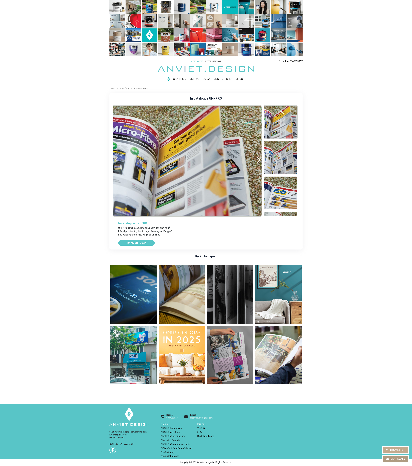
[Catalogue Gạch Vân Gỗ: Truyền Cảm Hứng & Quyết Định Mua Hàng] (278, 354)
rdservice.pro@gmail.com (201, 418)
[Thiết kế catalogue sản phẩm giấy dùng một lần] (182, 294)
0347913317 (172, 418)
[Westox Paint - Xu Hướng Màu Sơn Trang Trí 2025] (278, 294)
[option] (206, 28)
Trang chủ (113, 88)
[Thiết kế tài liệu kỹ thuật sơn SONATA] (133, 294)
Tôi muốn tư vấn (136, 243)
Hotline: (292, 61)
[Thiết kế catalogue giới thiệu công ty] (230, 354)
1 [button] (202, 53)
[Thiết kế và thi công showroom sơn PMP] (133, 354)
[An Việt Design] (206, 68)
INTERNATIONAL (213, 61)
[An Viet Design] (129, 416)
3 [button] (210, 53)
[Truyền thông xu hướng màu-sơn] (182, 354)
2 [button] (206, 53)
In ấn (124, 88)
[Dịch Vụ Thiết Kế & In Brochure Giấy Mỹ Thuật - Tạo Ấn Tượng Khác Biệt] (230, 294)
